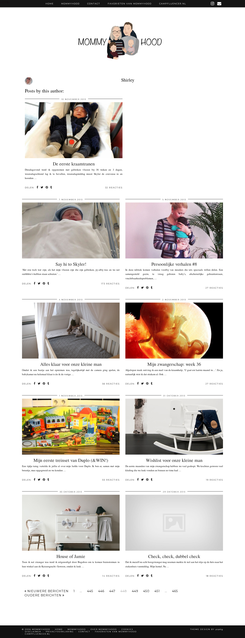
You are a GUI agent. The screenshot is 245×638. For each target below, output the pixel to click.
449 (135, 591)
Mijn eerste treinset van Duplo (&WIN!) (70, 460)
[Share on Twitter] (42, 187)
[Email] (219, 3)
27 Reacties (214, 288)
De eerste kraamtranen (74, 164)
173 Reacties (110, 283)
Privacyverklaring (60, 631)
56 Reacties (111, 383)
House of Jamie (70, 556)
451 (157, 591)
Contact (93, 3)
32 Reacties (113, 187)
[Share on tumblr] (51, 187)
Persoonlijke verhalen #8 (174, 264)
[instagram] (213, 3)
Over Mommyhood (104, 629)
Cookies (127, 629)
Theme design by (206, 629)
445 (90, 591)
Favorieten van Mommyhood (130, 3)
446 (101, 591)
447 (112, 591)
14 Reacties (111, 576)
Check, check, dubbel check (174, 556)
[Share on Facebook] (38, 187)
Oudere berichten (43, 595)
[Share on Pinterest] (47, 187)
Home (50, 3)
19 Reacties (214, 479)
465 (175, 591)
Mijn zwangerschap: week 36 (174, 364)
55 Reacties (111, 479)
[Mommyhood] (122, 42)
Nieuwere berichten (47, 591)
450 (146, 591)
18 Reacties (214, 576)
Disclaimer (33, 631)
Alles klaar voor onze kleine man (71, 364)
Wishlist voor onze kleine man (174, 460)
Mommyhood (70, 3)
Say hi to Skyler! (71, 264)
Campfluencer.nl (172, 3)
